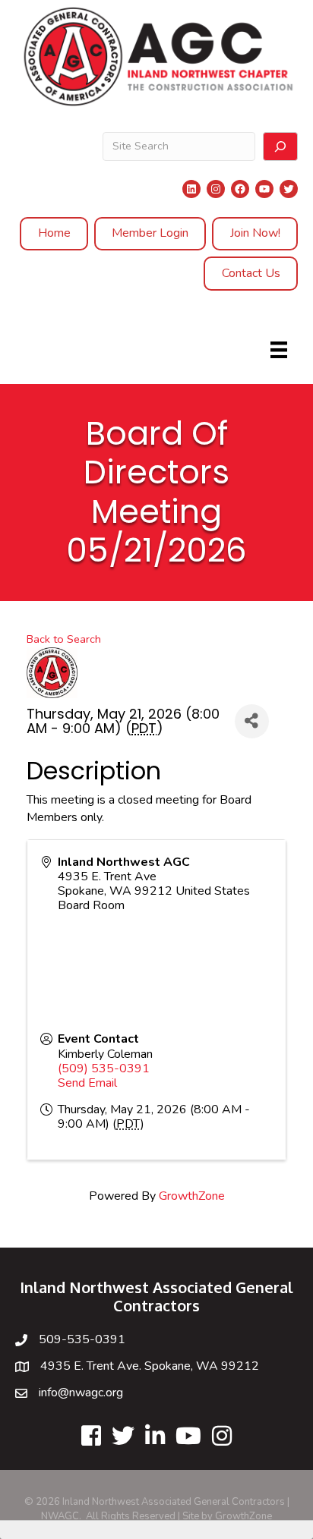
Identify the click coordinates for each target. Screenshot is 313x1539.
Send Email (87, 1083)
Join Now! (255, 233)
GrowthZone (192, 1196)
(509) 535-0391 (104, 1068)
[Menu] (279, 350)
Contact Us (251, 273)
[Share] (252, 721)
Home (54, 233)
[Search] (280, 146)
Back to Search (64, 639)
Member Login (150, 233)
